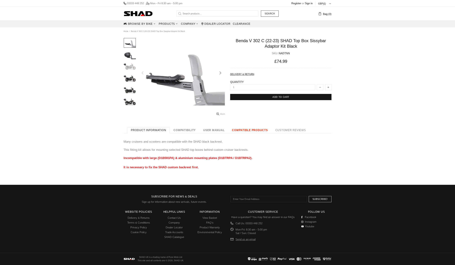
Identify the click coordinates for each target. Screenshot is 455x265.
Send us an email (245, 239)
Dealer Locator (174, 227)
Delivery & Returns (139, 217)
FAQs (291, 217)
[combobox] (217, 13)
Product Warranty (210, 227)
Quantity (237, 81)
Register (296, 3)
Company (174, 222)
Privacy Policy (138, 227)
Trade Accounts (174, 232)
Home (126, 31)
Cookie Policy (139, 232)
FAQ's (209, 222)
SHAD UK (138, 14)
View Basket (209, 217)
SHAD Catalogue (174, 236)
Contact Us (174, 217)
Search (270, 13)
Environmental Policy (209, 232)
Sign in (309, 3)
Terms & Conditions (138, 222)
